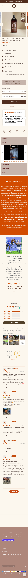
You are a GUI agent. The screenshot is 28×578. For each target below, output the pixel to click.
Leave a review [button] (14, 322)
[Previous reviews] (3, 118)
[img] (6, 372)
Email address (6, 557)
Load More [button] (14, 491)
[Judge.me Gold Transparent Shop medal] (17, 354)
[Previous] (1, 24)
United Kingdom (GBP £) (8, 566)
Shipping (12, 106)
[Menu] (3, 6)
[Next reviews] (25, 118)
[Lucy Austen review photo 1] (7, 411)
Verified (13, 359)
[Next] (26, 24)
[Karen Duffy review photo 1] (7, 480)
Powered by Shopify (18, 574)
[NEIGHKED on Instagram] (25, 566)
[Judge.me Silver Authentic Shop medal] (9, 354)
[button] (5, 43)
